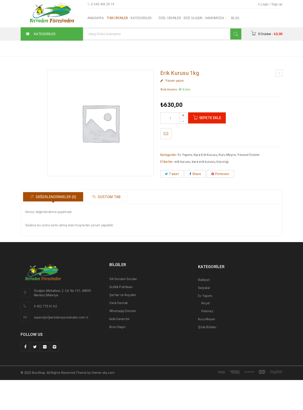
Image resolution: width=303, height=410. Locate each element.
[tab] (53, 196)
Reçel (205, 303)
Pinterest (222, 174)
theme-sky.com (102, 372)
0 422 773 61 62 (45, 306)
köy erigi (222, 161)
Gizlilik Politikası (121, 287)
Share (196, 174)
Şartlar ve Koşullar (122, 295)
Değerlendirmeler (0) (55, 197)
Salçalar (204, 288)
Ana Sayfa (212, 48)
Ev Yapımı (185, 155)
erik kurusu (182, 161)
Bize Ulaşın (117, 327)
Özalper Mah (43, 291)
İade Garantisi (119, 319)
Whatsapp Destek (122, 311)
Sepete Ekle (210, 118)
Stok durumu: (169, 89)
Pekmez (207, 311)
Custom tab (109, 197)
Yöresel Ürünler (248, 155)
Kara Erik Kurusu (205, 155)
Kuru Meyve (238, 48)
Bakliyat (204, 280)
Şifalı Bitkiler (207, 327)
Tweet (174, 174)
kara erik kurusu (203, 161)
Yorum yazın (174, 80)
